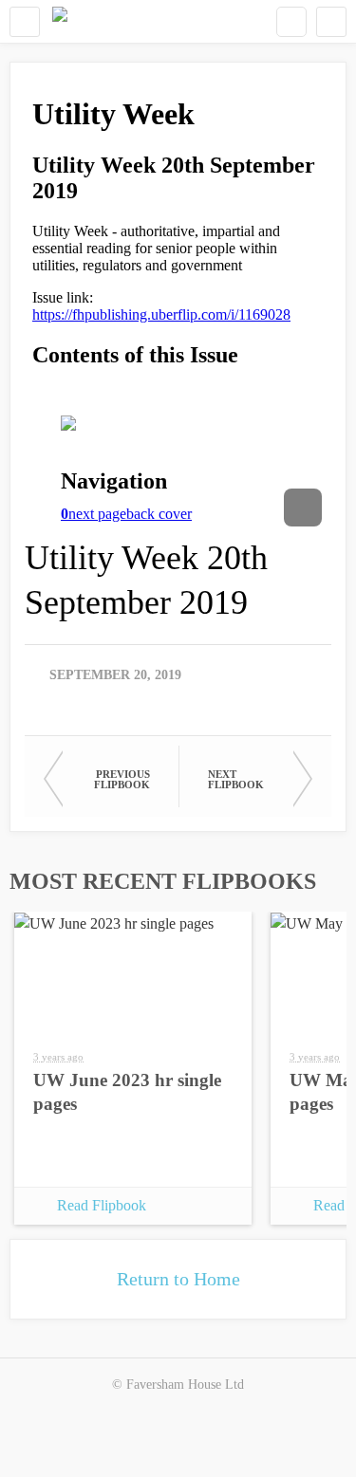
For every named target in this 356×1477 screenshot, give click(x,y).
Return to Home (178, 1278)
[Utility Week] (59, 21)
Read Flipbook (101, 1205)
